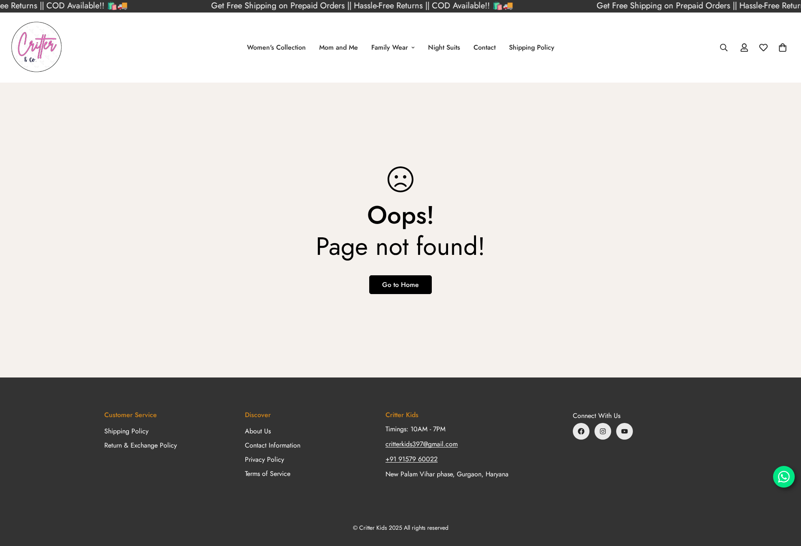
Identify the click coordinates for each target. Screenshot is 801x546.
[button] (782, 47)
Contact (485, 47)
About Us (258, 431)
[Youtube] (624, 431)
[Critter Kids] (36, 48)
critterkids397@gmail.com (421, 444)
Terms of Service (267, 473)
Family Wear (389, 47)
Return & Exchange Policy (140, 445)
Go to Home (400, 284)
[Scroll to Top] (784, 500)
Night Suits (444, 47)
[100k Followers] (602, 431)
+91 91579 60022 (411, 459)
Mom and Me (338, 47)
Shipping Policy (531, 47)
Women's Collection (276, 47)
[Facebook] (581, 431)
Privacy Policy (264, 459)
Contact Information (272, 445)
